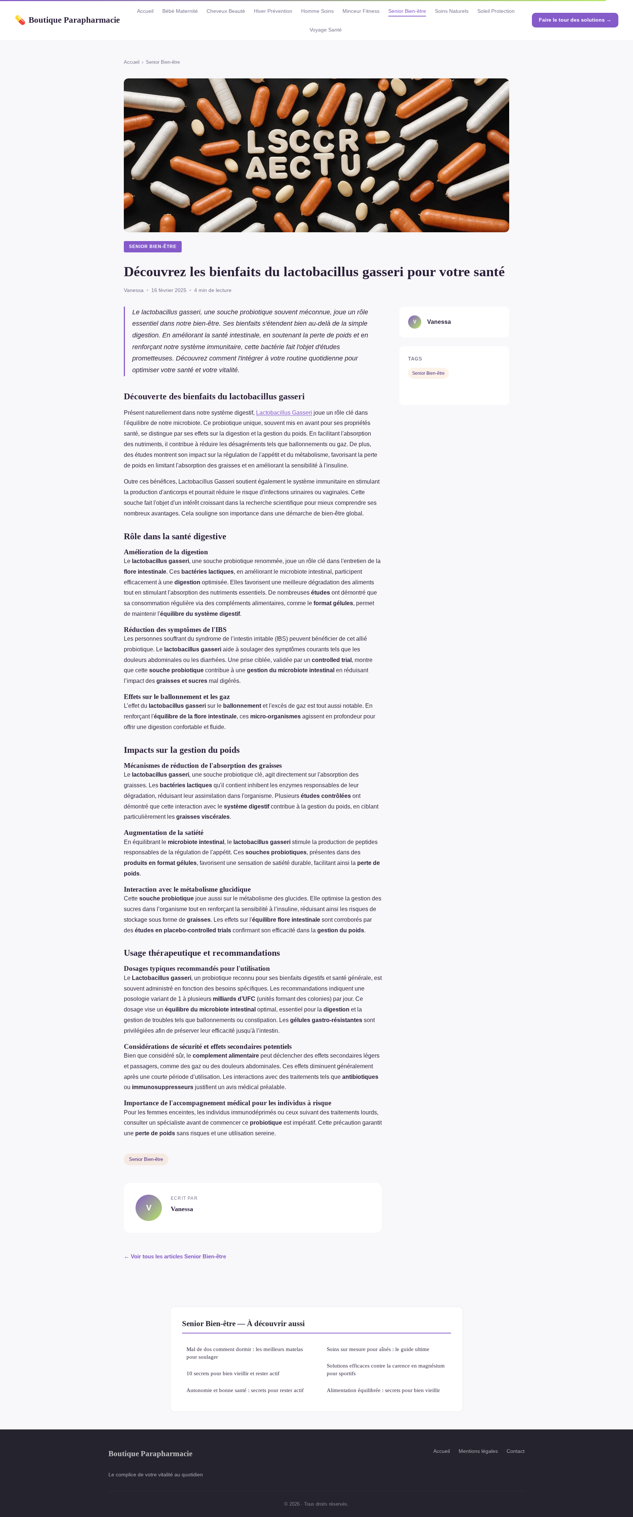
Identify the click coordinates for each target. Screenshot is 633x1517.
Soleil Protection (496, 11)
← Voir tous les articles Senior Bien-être (175, 1256)
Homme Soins (317, 11)
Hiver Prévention (273, 11)
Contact (516, 1451)
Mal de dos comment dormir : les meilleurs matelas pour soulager (244, 1353)
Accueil (145, 11)
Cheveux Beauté (226, 11)
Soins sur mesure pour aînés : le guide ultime (378, 1349)
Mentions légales (478, 1451)
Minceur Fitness (361, 11)
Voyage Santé (326, 30)
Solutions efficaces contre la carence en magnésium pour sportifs (386, 1369)
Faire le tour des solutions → (575, 20)
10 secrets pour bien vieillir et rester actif (233, 1373)
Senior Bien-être (407, 11)
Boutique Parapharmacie (67, 20)
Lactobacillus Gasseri (284, 413)
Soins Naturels (452, 11)
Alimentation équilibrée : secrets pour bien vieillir (383, 1390)
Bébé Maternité (180, 11)
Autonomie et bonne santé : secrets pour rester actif (245, 1390)
